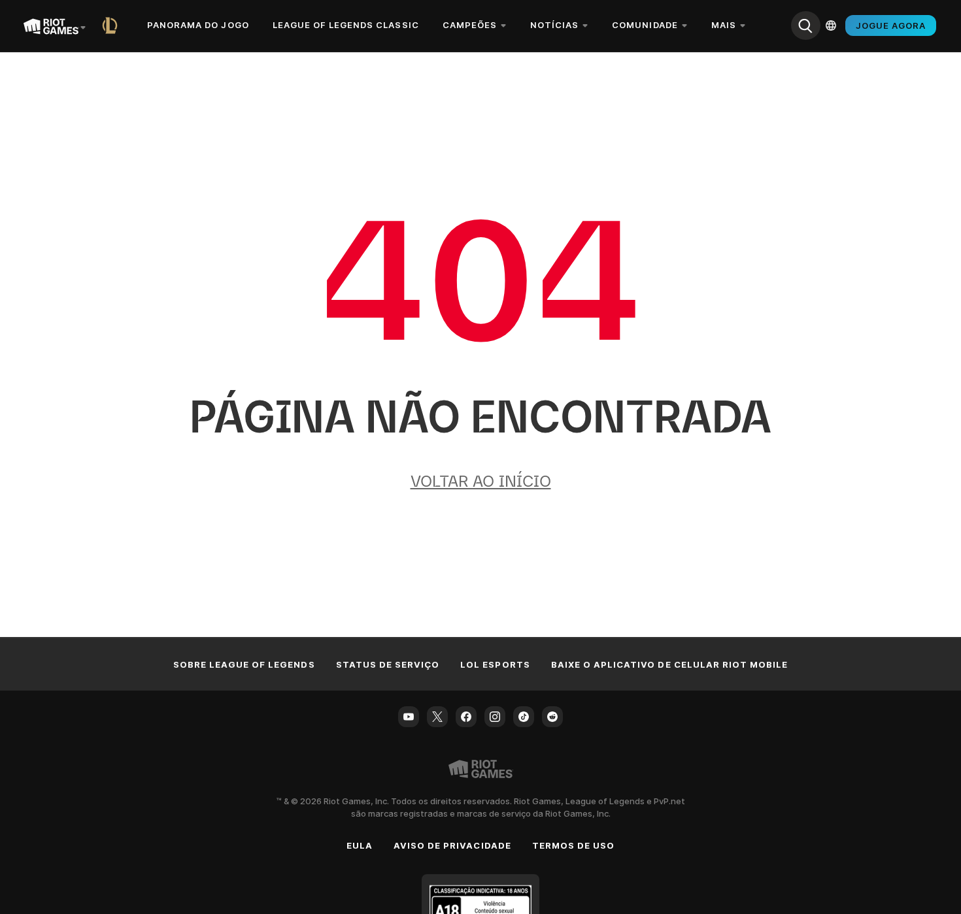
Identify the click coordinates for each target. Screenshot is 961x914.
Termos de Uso (573, 845)
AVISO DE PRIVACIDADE (452, 845)
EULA (359, 845)
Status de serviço (388, 664)
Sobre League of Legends (244, 664)
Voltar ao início (481, 481)
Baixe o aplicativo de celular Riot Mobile (669, 664)
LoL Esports (495, 664)
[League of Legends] (112, 25)
